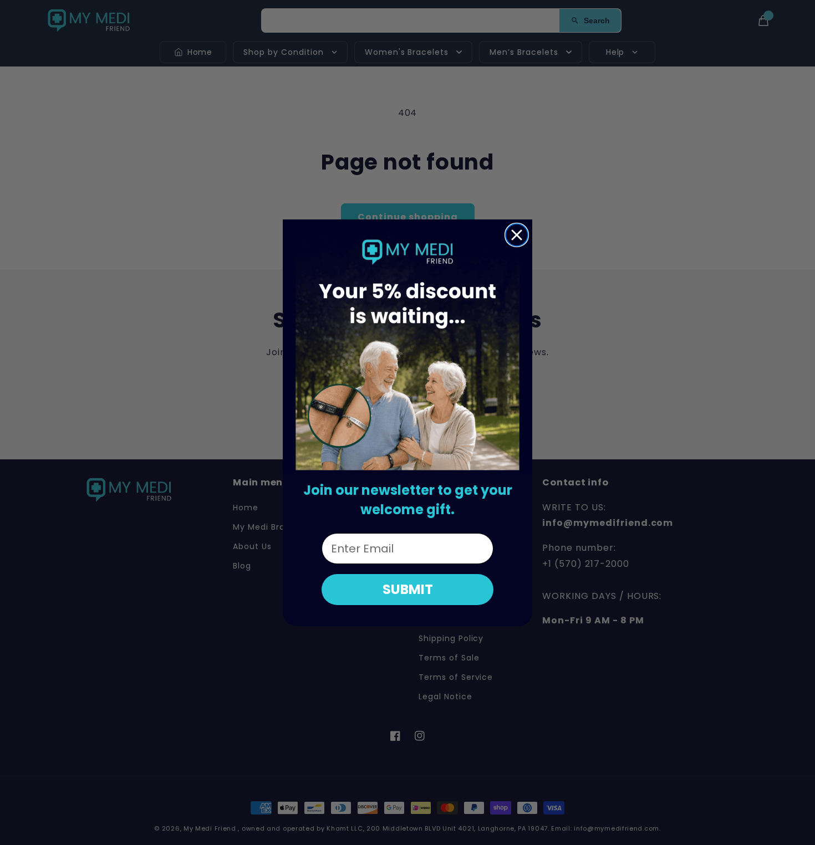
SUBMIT (408, 589)
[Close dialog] (517, 235)
